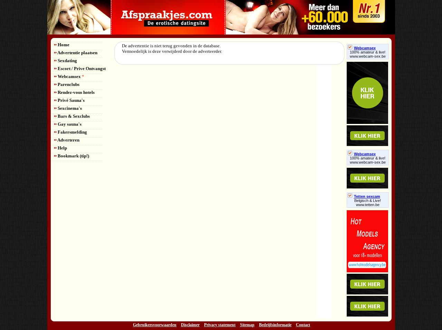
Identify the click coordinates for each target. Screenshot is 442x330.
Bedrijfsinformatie (275, 324)
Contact (303, 324)
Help (62, 148)
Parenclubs (68, 84)
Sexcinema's (69, 108)
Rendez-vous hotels (76, 92)
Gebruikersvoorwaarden (154, 324)
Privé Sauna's (71, 100)
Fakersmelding (72, 132)
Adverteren (68, 140)
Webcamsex (70, 76)
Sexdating (67, 60)
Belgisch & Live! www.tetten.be (367, 202)
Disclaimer (190, 324)
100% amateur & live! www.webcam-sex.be (368, 54)
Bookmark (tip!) (73, 155)
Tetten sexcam (367, 196)
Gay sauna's (69, 124)
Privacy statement (220, 324)
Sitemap (247, 324)
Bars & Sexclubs (73, 116)
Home (63, 44)
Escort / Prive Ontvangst (81, 68)
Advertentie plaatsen (77, 52)
